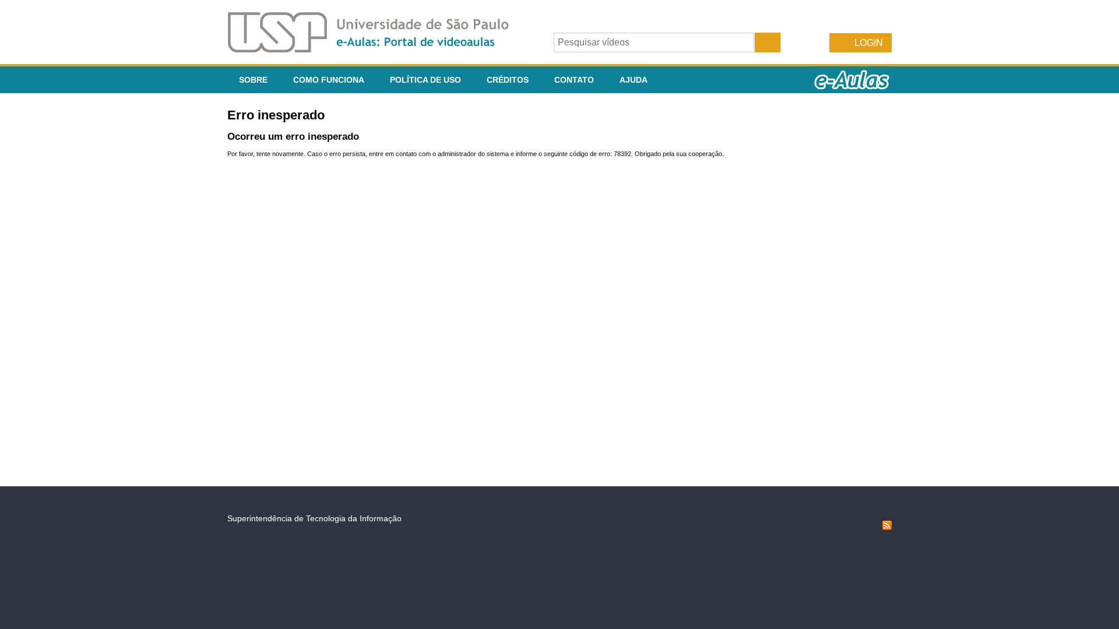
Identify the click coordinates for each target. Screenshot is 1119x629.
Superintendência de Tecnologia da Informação (314, 518)
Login (868, 43)
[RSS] (887, 527)
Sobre (253, 79)
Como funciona (328, 79)
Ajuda (634, 79)
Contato (574, 79)
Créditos (508, 79)
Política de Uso (425, 79)
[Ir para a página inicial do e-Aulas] (377, 49)
